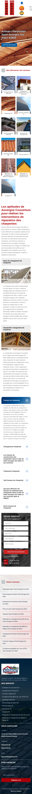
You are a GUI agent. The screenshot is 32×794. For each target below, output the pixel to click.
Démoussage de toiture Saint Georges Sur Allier (16, 595)
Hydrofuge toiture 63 (8, 700)
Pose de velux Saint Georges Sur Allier (15, 609)
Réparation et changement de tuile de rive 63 (16, 715)
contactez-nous (9, 45)
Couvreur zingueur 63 (9, 693)
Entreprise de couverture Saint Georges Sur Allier (15, 603)
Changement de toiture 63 (10, 690)
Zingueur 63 (6, 712)
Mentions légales (16, 791)
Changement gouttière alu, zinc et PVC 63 (15, 696)
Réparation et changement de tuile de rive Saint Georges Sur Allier (16, 620)
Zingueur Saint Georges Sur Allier (13, 614)
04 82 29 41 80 (6, 8)
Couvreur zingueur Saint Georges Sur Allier (14, 642)
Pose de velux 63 (7, 706)
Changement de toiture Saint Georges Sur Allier (16, 635)
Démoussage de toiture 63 (10, 703)
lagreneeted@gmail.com (9, 756)
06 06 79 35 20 (11, 8)
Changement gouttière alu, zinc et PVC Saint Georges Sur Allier (15, 650)
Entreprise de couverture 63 (10, 687)
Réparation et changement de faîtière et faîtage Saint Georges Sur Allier (15, 628)
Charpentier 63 (6, 709)
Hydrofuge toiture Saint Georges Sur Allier (16, 589)
